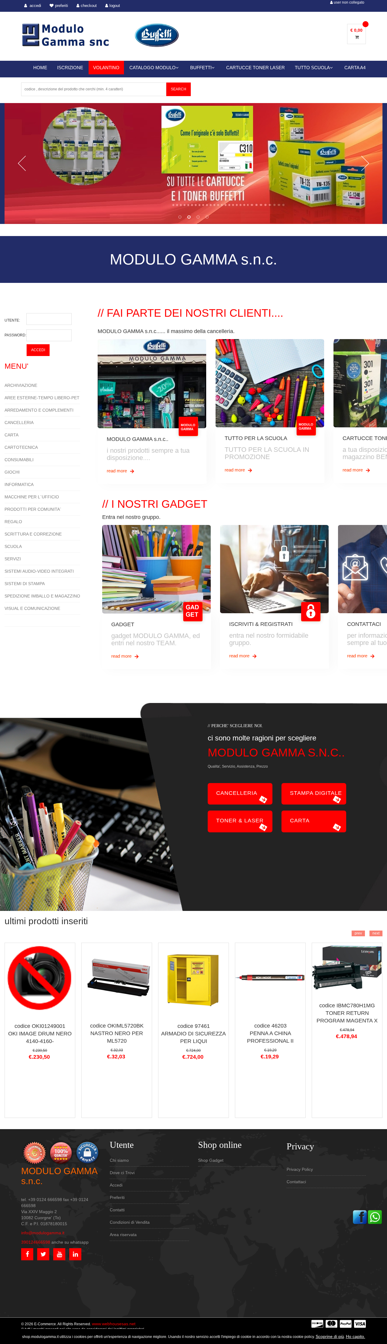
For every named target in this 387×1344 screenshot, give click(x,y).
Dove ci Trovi (122, 1172)
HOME (40, 67)
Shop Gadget (210, 1160)
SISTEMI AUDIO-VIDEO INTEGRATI (39, 571)
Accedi (116, 1185)
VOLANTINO (106, 67)
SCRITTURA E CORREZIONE (33, 534)
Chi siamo (119, 1160)
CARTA (11, 434)
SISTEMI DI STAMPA (25, 583)
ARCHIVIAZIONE (21, 385)
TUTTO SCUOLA (312, 67)
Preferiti (117, 1197)
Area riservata (123, 1234)
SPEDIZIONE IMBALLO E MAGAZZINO (42, 596)
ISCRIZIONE (70, 67)
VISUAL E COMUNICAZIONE (32, 608)
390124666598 (35, 1242)
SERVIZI (13, 558)
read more (117, 470)
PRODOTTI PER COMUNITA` (33, 509)
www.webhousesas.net (113, 1323)
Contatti (117, 1209)
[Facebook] (359, 1216)
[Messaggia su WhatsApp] (374, 1216)
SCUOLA (13, 546)
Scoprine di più (330, 1336)
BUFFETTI (201, 67)
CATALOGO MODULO (152, 67)
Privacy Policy (300, 1169)
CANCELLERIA (19, 422)
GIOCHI (12, 472)
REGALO (13, 521)
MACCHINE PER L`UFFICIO (32, 496)
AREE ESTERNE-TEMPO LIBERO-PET (42, 397)
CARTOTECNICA (21, 447)
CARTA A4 (355, 67)
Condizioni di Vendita (130, 1222)
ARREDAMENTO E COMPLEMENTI (39, 410)
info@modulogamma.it (42, 1232)
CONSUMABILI (19, 459)
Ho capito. (355, 1336)
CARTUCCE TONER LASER (255, 67)
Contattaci (296, 1181)
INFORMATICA (19, 484)
